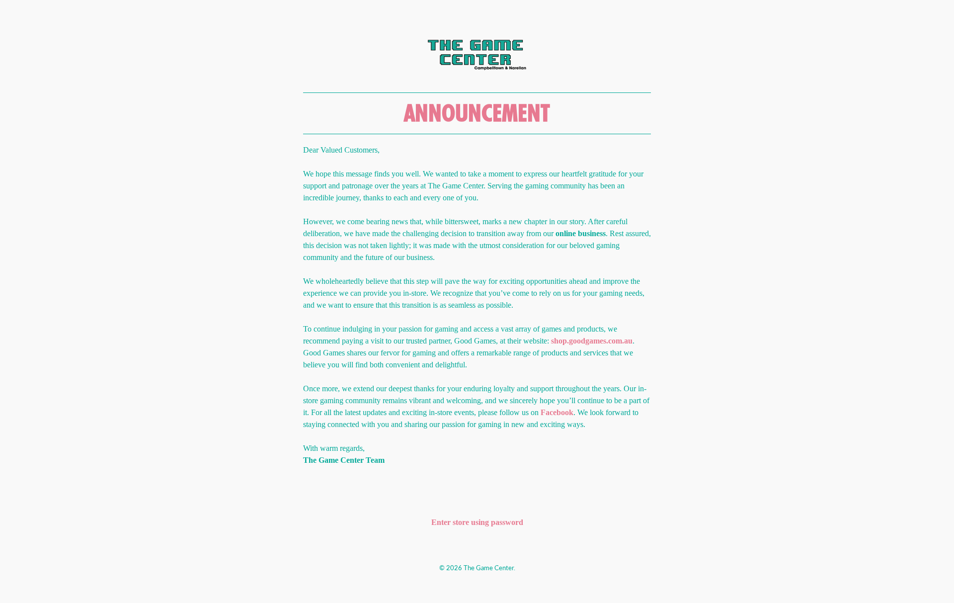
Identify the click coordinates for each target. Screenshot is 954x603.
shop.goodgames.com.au (592, 341)
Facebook (557, 412)
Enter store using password (477, 522)
